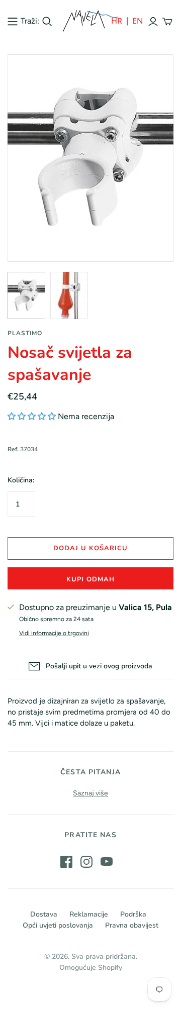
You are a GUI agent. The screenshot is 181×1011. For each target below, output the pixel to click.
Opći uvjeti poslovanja (58, 925)
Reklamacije (88, 914)
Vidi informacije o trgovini (54, 633)
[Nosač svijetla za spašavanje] (26, 295)
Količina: (21, 480)
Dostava (43, 914)
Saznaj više (90, 793)
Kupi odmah (90, 579)
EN (137, 21)
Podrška (133, 914)
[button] (32, 416)
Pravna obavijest (131, 925)
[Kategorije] (13, 21)
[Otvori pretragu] (47, 22)
